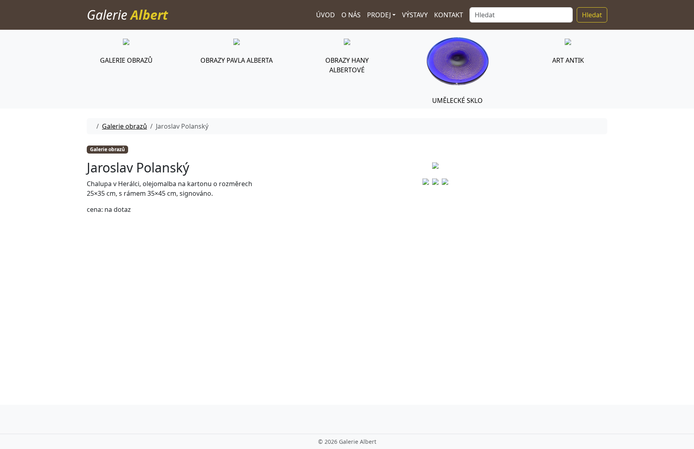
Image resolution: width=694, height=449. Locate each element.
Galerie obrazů (124, 126)
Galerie (127, 14)
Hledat (592, 14)
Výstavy (415, 14)
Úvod (325, 14)
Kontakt (448, 14)
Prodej (379, 14)
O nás (351, 14)
